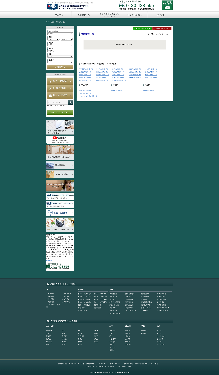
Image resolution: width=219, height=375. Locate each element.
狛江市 (112, 336)
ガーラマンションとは (76, 364)
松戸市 (143, 333)
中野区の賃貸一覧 (135, 75)
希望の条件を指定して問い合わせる (109, 14)
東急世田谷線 (145, 305)
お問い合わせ (167, 5)
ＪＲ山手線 (50, 293)
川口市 (159, 330)
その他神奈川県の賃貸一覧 (88, 96)
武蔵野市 (113, 330)
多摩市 (112, 350)
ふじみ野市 (161, 344)
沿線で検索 (60, 88)
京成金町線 (161, 296)
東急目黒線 (161, 302)
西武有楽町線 (129, 294)
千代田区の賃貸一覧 (86, 69)
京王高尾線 (129, 299)
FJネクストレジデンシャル (68, 7)
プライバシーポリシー (123, 366)
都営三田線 (81, 308)
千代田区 (49, 330)
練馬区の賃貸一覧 (151, 77)
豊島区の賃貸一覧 (85, 77)
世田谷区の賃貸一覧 (102, 75)
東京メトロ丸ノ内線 (85, 296)
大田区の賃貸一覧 (85, 75)
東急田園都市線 (146, 302)
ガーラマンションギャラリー (96, 366)
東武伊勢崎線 (161, 294)
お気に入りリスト (116, 364)
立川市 (112, 344)
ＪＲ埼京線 (50, 296)
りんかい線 (113, 310)
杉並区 (96, 342)
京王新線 (144, 299)
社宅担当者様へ (91, 364)
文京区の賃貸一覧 (151, 69)
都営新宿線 (97, 308)
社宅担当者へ (134, 14)
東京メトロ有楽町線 (85, 302)
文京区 (48, 333)
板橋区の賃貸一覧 (135, 77)
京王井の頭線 (161, 299)
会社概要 (160, 14)
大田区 (64, 339)
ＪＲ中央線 (50, 299)
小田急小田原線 (115, 302)
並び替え (151, 34)
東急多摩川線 (161, 305)
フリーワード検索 (70, 102)
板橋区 (64, 344)
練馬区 (80, 344)
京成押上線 (145, 296)
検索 (52, 22)
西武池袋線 (113, 294)
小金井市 (113, 339)
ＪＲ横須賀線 (66, 293)
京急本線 (113, 308)
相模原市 (128, 344)
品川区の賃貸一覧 (135, 72)
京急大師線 (129, 308)
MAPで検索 (60, 81)
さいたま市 (161, 336)
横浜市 (127, 330)
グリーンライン (162, 310)
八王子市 (113, 347)
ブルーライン (145, 310)
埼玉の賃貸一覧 (148, 90)
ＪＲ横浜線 (66, 296)
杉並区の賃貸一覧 (151, 75)
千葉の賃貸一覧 (116, 90)
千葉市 (143, 330)
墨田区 (64, 336)
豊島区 (48, 344)
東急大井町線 (114, 305)
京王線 (112, 299)
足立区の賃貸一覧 (85, 80)
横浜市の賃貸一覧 (85, 90)
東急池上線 (129, 305)
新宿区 (64, 342)
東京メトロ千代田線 (100, 299)
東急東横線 (129, 302)
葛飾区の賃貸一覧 (102, 80)
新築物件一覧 (84, 14)
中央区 (64, 330)
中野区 (80, 342)
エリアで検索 (60, 95)
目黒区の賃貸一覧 (151, 72)
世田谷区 (49, 342)
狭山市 (159, 342)
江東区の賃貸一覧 (118, 72)
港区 (79, 330)
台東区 (96, 330)
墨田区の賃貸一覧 (102, 72)
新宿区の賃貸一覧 (135, 69)
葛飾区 (96, 333)
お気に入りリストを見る (60, 112)
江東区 (96, 336)
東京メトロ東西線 (84, 299)
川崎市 (127, 336)
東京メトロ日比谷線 (100, 296)
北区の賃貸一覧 (101, 77)
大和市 (127, 339)
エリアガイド (103, 364)
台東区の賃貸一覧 (85, 72)
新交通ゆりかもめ (163, 308)
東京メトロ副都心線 (85, 294)
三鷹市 (112, 333)
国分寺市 (113, 342)
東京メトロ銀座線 (100, 294)
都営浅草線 (97, 305)
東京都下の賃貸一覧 (119, 80)
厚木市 (127, 333)
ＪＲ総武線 (50, 302)
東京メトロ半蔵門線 (100, 302)
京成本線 (128, 296)
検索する (58, 14)
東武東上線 (113, 296)
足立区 (80, 333)
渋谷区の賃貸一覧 (118, 75)
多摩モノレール (146, 308)
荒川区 (48, 336)
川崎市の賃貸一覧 (85, 93)
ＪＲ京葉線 (66, 302)
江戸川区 (81, 336)
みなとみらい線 (130, 310)
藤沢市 (127, 342)
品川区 (48, 339)
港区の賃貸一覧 (117, 69)
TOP (47, 22)
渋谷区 (80, 339)
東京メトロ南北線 (84, 305)
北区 (63, 333)
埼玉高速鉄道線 (115, 313)
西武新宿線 (145, 294)
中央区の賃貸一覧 (102, 69)
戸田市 (159, 333)
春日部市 (160, 339)
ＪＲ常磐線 (66, 299)
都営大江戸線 (82, 310)
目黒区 (96, 339)
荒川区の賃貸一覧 (118, 77)
